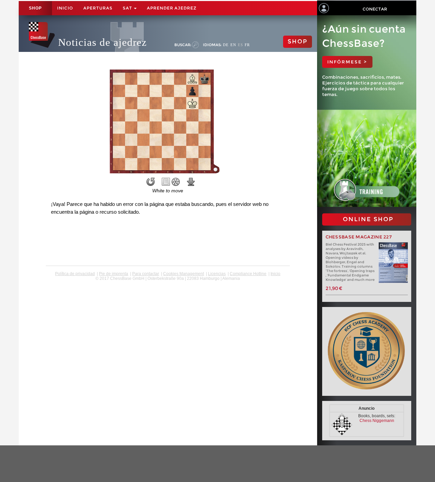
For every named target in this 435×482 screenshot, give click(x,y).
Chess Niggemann (377, 420)
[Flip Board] (150, 182)
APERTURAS (97, 8)
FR (247, 45)
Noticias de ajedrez (102, 42)
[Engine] (176, 182)
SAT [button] (128, 8)
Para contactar (145, 273)
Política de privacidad (75, 273)
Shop (35, 8)
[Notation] (166, 182)
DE (226, 45)
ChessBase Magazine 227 (359, 237)
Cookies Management (183, 273)
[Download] (191, 182)
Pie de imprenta (113, 273)
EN (233, 45)
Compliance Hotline (248, 273)
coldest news (168, 283)
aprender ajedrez (171, 8)
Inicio (65, 8)
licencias (217, 273)
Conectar (375, 9)
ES (240, 45)
